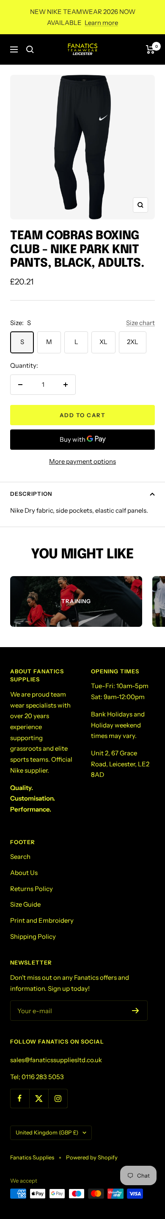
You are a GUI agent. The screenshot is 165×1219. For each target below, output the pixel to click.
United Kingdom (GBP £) (47, 1132)
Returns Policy (31, 889)
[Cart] (150, 49)
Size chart (140, 323)
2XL (132, 342)
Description (31, 493)
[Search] (30, 49)
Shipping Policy (33, 936)
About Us (24, 873)
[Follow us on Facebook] (19, 1098)
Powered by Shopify (92, 1157)
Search (20, 857)
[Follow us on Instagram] (57, 1098)
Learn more (101, 23)
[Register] (135, 1011)
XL (103, 342)
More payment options (82, 461)
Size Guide (25, 904)
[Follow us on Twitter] (38, 1098)
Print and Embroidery (42, 920)
